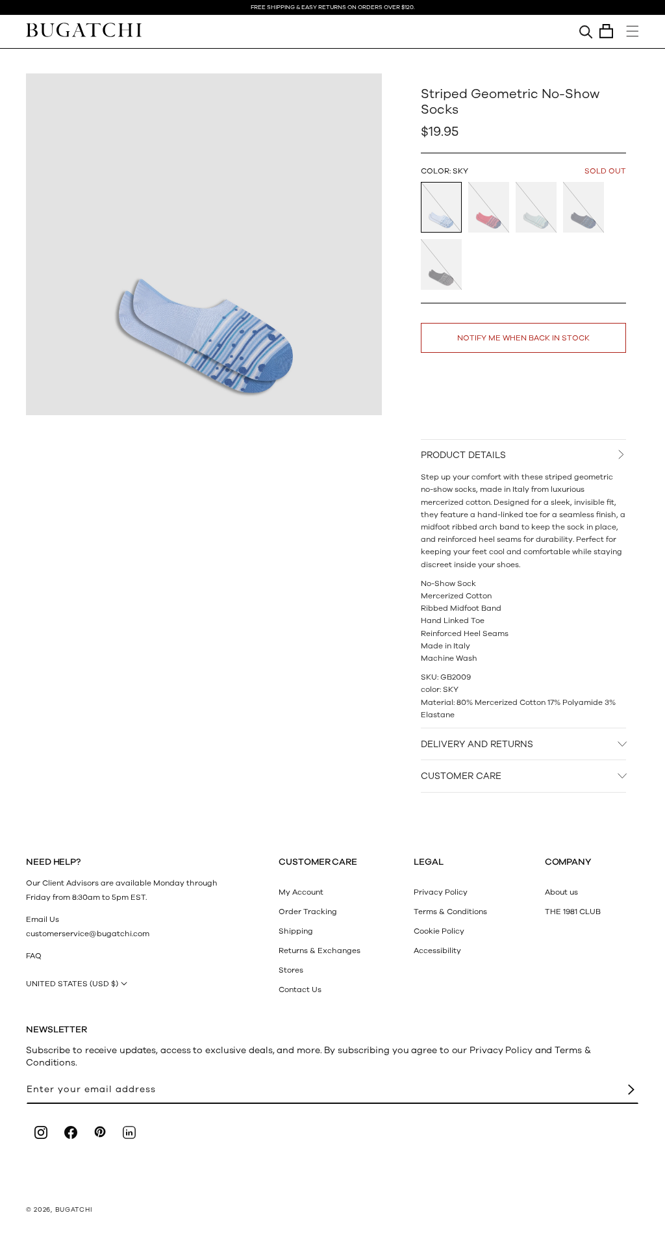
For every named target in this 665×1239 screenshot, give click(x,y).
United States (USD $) (72, 983)
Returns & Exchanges (319, 950)
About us (561, 892)
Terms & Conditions (450, 911)
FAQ (34, 956)
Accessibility (437, 950)
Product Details (463, 455)
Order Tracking (308, 911)
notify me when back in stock (523, 338)
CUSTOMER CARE (461, 776)
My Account (301, 892)
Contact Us (300, 989)
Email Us (42, 919)
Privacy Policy (441, 892)
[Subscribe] (631, 1090)
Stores (291, 970)
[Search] (586, 31)
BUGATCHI (74, 1209)
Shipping (296, 931)
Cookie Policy (439, 931)
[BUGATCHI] (84, 29)
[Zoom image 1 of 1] (204, 244)
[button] (606, 31)
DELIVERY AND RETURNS (477, 744)
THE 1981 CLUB (573, 911)
